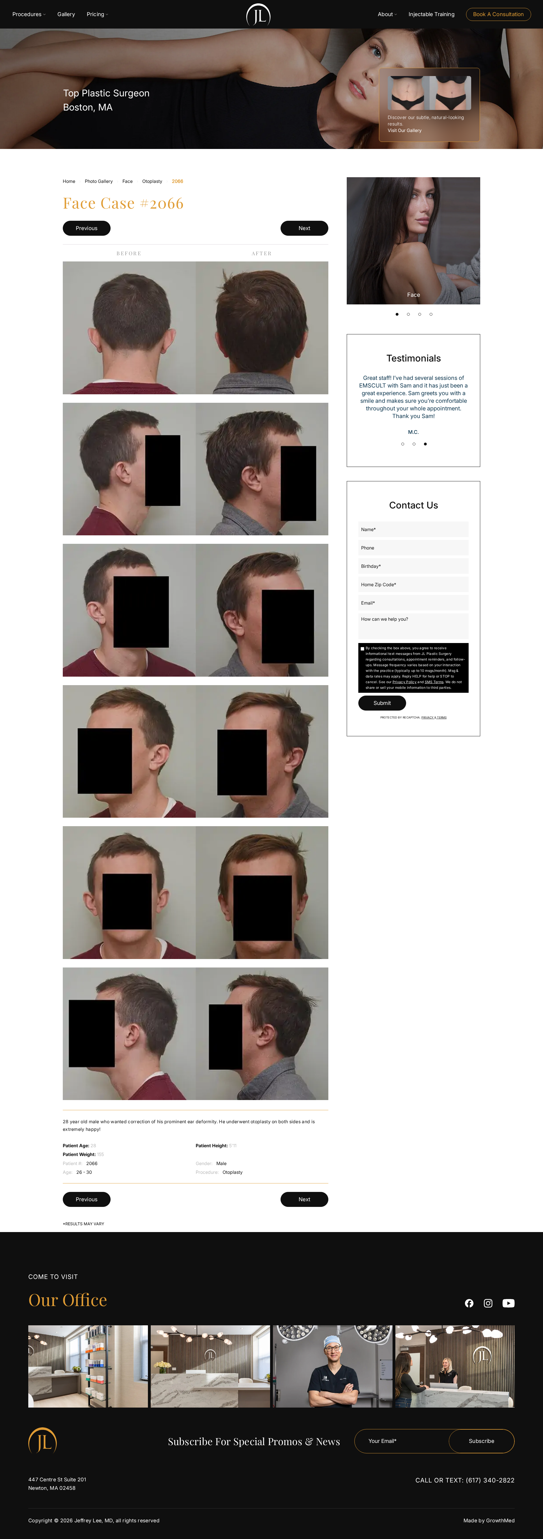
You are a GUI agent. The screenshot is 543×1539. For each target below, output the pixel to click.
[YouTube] (509, 1303)
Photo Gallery (99, 181)
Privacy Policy (405, 682)
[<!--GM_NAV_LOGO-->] (243, 14)
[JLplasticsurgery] (469, 1303)
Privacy (427, 717)
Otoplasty (152, 181)
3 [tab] (419, 314)
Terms (441, 717)
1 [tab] (397, 314)
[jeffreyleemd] (488, 1303)
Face (127, 181)
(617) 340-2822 (490, 1480)
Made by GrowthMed (489, 1520)
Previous (87, 228)
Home (69, 181)
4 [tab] (431, 314)
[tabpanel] (413, 240)
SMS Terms (434, 682)
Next (305, 228)
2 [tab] (408, 314)
